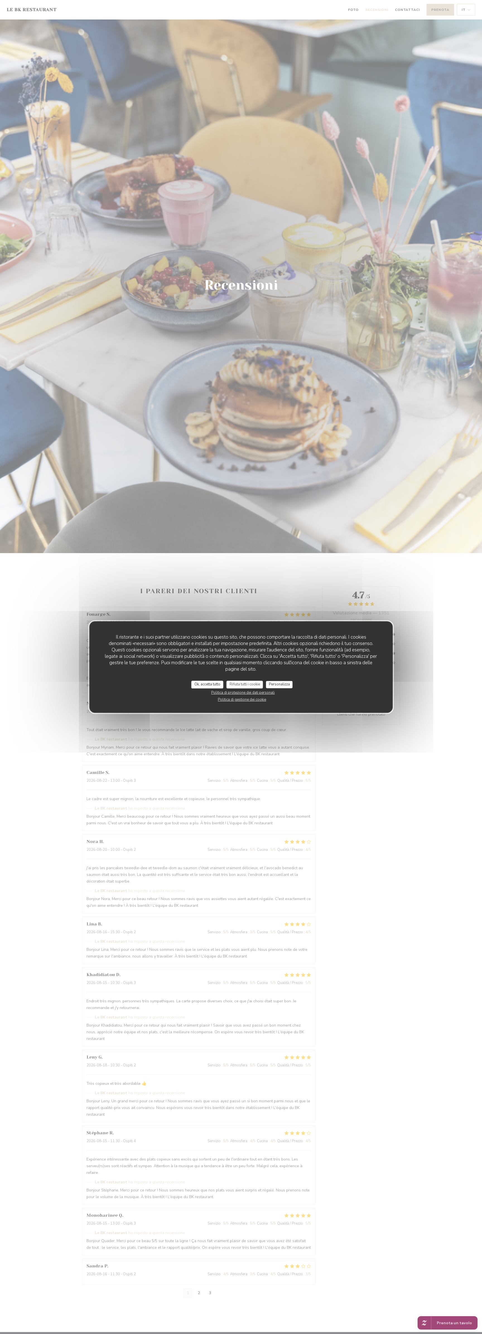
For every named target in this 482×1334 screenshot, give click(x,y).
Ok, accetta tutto (207, 684)
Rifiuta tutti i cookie (245, 684)
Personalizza (279, 684)
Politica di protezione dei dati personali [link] (243, 692)
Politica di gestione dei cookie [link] (242, 699)
